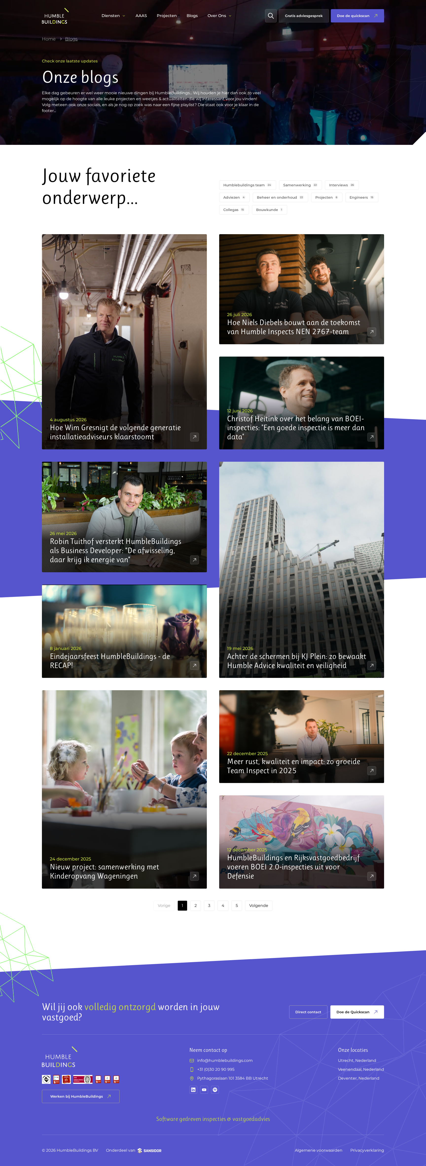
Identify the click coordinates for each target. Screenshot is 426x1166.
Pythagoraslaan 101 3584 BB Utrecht (232, 1078)
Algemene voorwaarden (318, 1150)
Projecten (167, 15)
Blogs (192, 15)
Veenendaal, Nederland (361, 1069)
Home (49, 39)
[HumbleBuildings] (55, 16)
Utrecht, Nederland (357, 1060)
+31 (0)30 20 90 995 (215, 1069)
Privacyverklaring (367, 1150)
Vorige (164, 905)
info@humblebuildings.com (225, 1060)
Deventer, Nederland (358, 1078)
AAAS (141, 15)
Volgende (258, 905)
